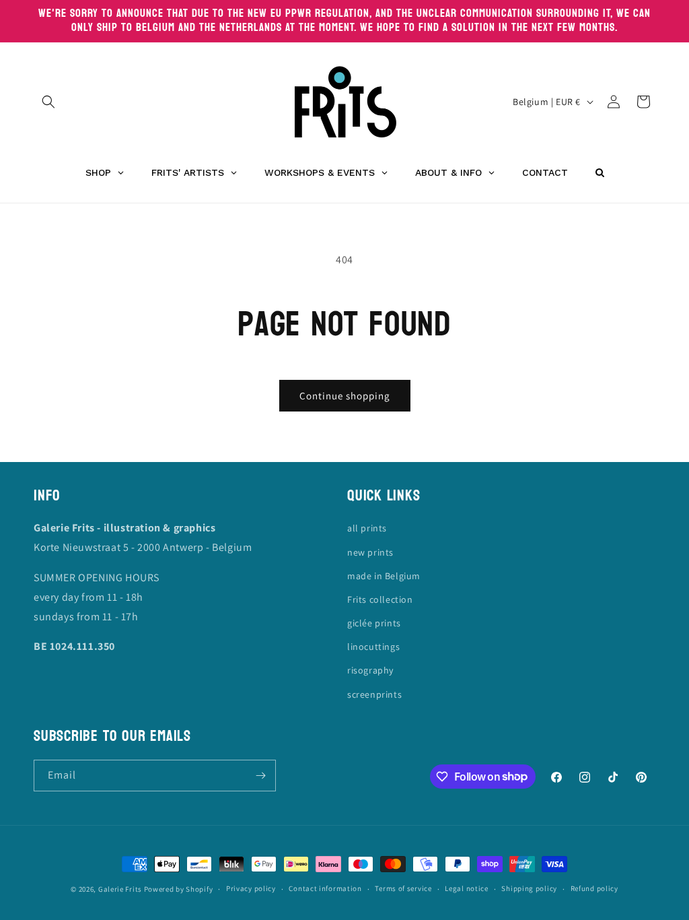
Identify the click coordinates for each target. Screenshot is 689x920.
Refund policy (594, 888)
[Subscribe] (260, 775)
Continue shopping (344, 395)
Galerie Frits (120, 889)
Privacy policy (251, 888)
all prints (367, 528)
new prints (370, 552)
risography (370, 670)
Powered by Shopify (178, 889)
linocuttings (373, 646)
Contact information (325, 888)
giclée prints (374, 623)
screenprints (374, 694)
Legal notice (466, 888)
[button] (48, 102)
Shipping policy (529, 888)
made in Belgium (384, 576)
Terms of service (403, 888)
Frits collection (380, 599)
